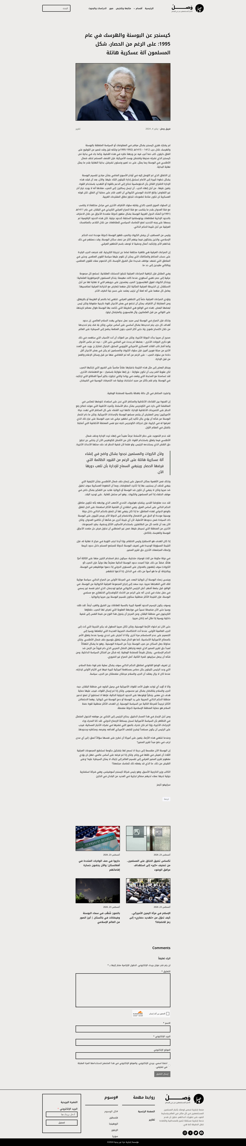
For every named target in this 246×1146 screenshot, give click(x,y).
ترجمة (166, 799)
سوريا (115, 1136)
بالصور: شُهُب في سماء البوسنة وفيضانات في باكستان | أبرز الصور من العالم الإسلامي (100, 917)
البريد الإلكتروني (161, 1036)
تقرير (78, 129)
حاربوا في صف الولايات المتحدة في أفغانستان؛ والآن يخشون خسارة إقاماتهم (99, 865)
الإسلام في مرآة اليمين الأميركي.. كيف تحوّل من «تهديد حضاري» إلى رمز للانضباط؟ (149, 917)
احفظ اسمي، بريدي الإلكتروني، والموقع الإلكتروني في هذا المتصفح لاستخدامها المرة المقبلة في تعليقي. (122, 1065)
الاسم (166, 1023)
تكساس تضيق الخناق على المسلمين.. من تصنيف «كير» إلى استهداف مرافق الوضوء (148, 865)
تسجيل (62, 1123)
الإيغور (114, 1130)
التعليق (165, 971)
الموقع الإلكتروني (162, 1050)
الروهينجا (113, 1124)
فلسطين (113, 1117)
